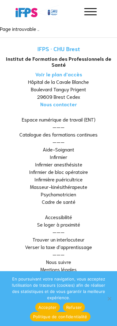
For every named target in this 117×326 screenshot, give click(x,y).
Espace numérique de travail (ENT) (58, 119)
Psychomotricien (58, 194)
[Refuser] (109, 298)
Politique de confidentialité (60, 316)
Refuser (74, 307)
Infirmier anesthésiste (58, 164)
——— (58, 126)
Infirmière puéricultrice (58, 179)
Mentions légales (58, 269)
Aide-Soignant (58, 149)
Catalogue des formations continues (58, 134)
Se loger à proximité (58, 224)
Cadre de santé (59, 201)
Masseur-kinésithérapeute (58, 186)
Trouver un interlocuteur (58, 239)
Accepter (47, 307)
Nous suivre (58, 261)
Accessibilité (58, 216)
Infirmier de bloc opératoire (58, 171)
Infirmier (58, 156)
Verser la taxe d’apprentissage (58, 246)
